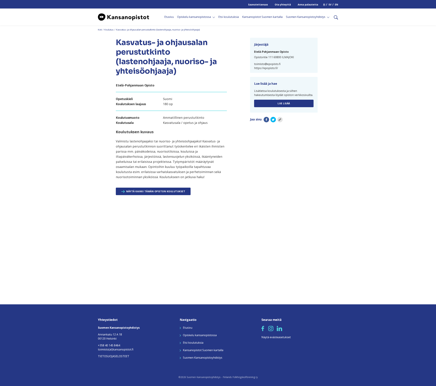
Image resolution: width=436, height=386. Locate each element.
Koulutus (109, 29)
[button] (262, 328)
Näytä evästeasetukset (276, 337)
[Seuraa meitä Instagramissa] (270, 328)
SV (330, 4)
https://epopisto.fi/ (266, 68)
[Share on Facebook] (266, 119)
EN (336, 4)
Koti (100, 29)
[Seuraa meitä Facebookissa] (262, 328)
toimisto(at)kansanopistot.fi (115, 349)
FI (324, 4)
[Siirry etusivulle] (123, 17)
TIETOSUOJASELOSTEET (113, 356)
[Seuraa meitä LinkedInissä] (279, 328)
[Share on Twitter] (273, 119)
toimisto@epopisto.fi (267, 64)
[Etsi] (334, 17)
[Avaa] (214, 17)
